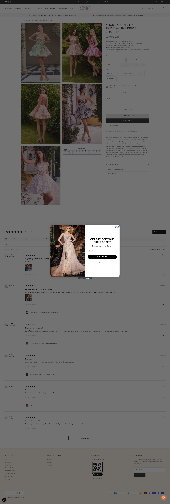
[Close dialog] (117, 227)
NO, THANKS (102, 262)
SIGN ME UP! (102, 257)
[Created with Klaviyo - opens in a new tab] (85, 278)
